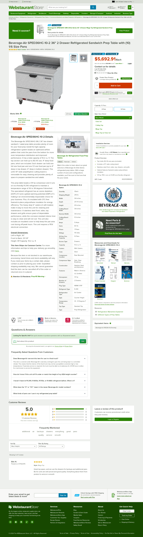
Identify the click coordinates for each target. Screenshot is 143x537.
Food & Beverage (54, 13)
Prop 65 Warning (37, 276)
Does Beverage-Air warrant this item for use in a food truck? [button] (35, 358)
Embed (74, 161)
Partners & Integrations (57, 522)
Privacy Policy (69, 346)
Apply (130, 93)
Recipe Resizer (55, 520)
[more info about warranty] (117, 79)
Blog (74, 510)
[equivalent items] (110, 323)
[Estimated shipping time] (126, 154)
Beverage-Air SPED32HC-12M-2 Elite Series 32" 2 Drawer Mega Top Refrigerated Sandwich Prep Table (80, 28)
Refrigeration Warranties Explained (115, 312)
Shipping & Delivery (128, 522)
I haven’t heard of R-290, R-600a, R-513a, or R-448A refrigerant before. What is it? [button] (44, 381)
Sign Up (63, 495)
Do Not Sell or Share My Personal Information (119, 533)
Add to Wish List (113, 99)
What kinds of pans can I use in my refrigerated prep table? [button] (35, 393)
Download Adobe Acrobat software (104, 304)
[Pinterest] (32, 522)
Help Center (14, 1)
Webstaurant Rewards (57, 512)
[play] (73, 144)
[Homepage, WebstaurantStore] (26, 7)
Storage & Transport (96, 13)
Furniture (85, 13)
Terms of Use (58, 346)
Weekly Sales (77, 515)
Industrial (117, 13)
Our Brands (102, 512)
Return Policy (102, 525)
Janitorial (109, 13)
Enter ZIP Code (100, 147)
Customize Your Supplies (58, 517)
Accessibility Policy (97, 533)
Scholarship (102, 520)
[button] (73, 58)
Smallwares (42, 13)
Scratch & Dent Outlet (80, 512)
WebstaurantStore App (57, 515)
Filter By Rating (43, 443)
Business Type (127, 13)
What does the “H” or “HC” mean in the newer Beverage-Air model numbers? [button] (42, 387)
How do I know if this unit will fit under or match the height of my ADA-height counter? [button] (45, 374)
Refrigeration (32, 13)
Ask (82, 341)
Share (70, 114)
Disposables (75, 13)
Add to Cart (17, 129)
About (60, 161)
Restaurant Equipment (18, 13)
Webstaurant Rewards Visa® (110, 93)
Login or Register (113, 419)
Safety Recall (77, 525)
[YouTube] (15, 522)
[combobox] (68, 7)
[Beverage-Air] (113, 197)
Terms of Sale (64, 533)
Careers (100, 515)
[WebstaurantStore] (26, 507)
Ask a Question (83, 114)
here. (17, 251)
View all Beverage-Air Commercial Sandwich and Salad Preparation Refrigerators (113, 210)
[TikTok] (26, 522)
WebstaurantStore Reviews (82, 522)
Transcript (67, 161)
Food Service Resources (81, 520)
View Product (124, 31)
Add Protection (126, 78)
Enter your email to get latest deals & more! (19, 495)
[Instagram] (10, 522)
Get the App (27, 1)
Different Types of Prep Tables (115, 315)
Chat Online (125, 519)
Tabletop (66, 13)
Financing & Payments (105, 517)
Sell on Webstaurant (104, 522)
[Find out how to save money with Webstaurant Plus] (49, 25)
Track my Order (127, 515)
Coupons (76, 517)
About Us (101, 510)
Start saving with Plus (88, 497)
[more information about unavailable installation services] (127, 146)
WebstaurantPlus (55, 510)
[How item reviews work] (37, 420)
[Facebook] (21, 522)
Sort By (12, 443)
